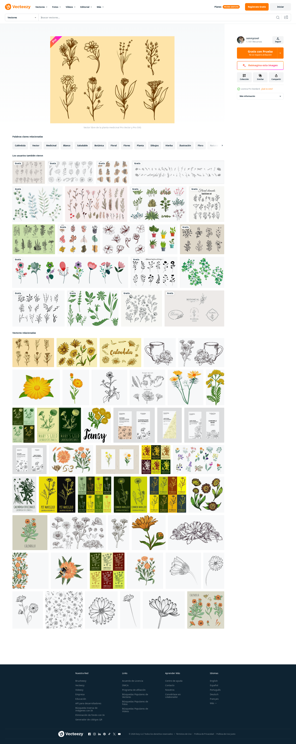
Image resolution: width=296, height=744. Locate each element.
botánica (99, 145)
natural (214, 145)
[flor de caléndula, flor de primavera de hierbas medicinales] (185, 387)
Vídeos (69, 6)
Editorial (84, 6)
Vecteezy (79, 685)
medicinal (51, 145)
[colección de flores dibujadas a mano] (141, 308)
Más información (247, 96)
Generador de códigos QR (88, 719)
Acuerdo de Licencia (132, 680)
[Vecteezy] (17, 7)
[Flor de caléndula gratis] (77, 352)
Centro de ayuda (173, 680)
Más (99, 6)
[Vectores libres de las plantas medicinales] (93, 308)
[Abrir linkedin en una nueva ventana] (99, 734)
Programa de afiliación (134, 689)
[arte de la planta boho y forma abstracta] (112, 172)
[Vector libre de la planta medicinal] (33, 352)
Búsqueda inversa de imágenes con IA (86, 709)
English (214, 680)
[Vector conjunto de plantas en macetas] (162, 239)
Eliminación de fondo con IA (90, 715)
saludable (82, 145)
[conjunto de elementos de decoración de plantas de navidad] (96, 204)
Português (215, 689)
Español (214, 685)
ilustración (185, 145)
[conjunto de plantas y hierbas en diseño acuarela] (37, 204)
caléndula (20, 145)
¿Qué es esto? (267, 89)
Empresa (80, 694)
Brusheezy (80, 680)
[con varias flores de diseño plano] (70, 272)
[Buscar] (278, 17)
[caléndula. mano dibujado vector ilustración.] (183, 571)
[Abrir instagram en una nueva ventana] (94, 734)
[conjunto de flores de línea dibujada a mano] (70, 172)
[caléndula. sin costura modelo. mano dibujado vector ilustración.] (64, 610)
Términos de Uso (184, 733)
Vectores (40, 6)
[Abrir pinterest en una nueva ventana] (104, 734)
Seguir (278, 41)
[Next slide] (220, 145)
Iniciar (280, 6)
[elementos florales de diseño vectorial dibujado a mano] (202, 239)
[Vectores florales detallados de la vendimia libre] (124, 239)
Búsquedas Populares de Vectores (135, 695)
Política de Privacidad (204, 733)
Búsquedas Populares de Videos (135, 710)
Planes (217, 6)
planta (140, 145)
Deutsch (214, 694)
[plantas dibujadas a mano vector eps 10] (178, 172)
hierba (169, 145)
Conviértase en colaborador (173, 695)
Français (214, 698)
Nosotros (169, 689)
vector (35, 145)
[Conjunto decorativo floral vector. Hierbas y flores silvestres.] (206, 204)
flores (127, 145)
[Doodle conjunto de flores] (28, 172)
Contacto (169, 685)
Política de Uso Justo (225, 733)
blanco (66, 145)
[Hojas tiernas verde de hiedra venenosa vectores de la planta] (202, 272)
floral (114, 145)
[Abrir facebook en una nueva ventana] (89, 734)
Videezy (79, 689)
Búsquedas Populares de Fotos (135, 703)
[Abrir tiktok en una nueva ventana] (109, 734)
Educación (80, 698)
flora (200, 145)
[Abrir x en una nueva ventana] (114, 734)
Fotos (55, 6)
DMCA (125, 685)
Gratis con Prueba (260, 53)
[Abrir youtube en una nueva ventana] (119, 734)
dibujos (155, 145)
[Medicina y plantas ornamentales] (33, 239)
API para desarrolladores (88, 703)
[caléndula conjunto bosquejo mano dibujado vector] (206, 495)
